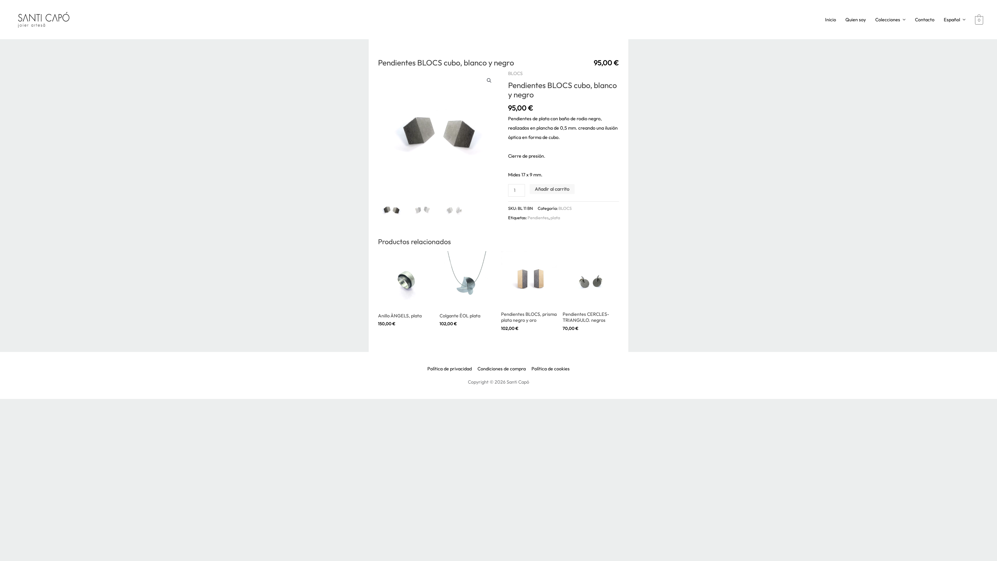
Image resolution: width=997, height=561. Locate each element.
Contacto (924, 20)
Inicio (830, 20)
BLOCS (515, 73)
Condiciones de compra (501, 369)
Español (952, 20)
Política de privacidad (449, 369)
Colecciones (887, 20)
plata (555, 217)
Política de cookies (550, 369)
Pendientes (538, 217)
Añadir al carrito (552, 189)
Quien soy (855, 20)
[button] (489, 80)
